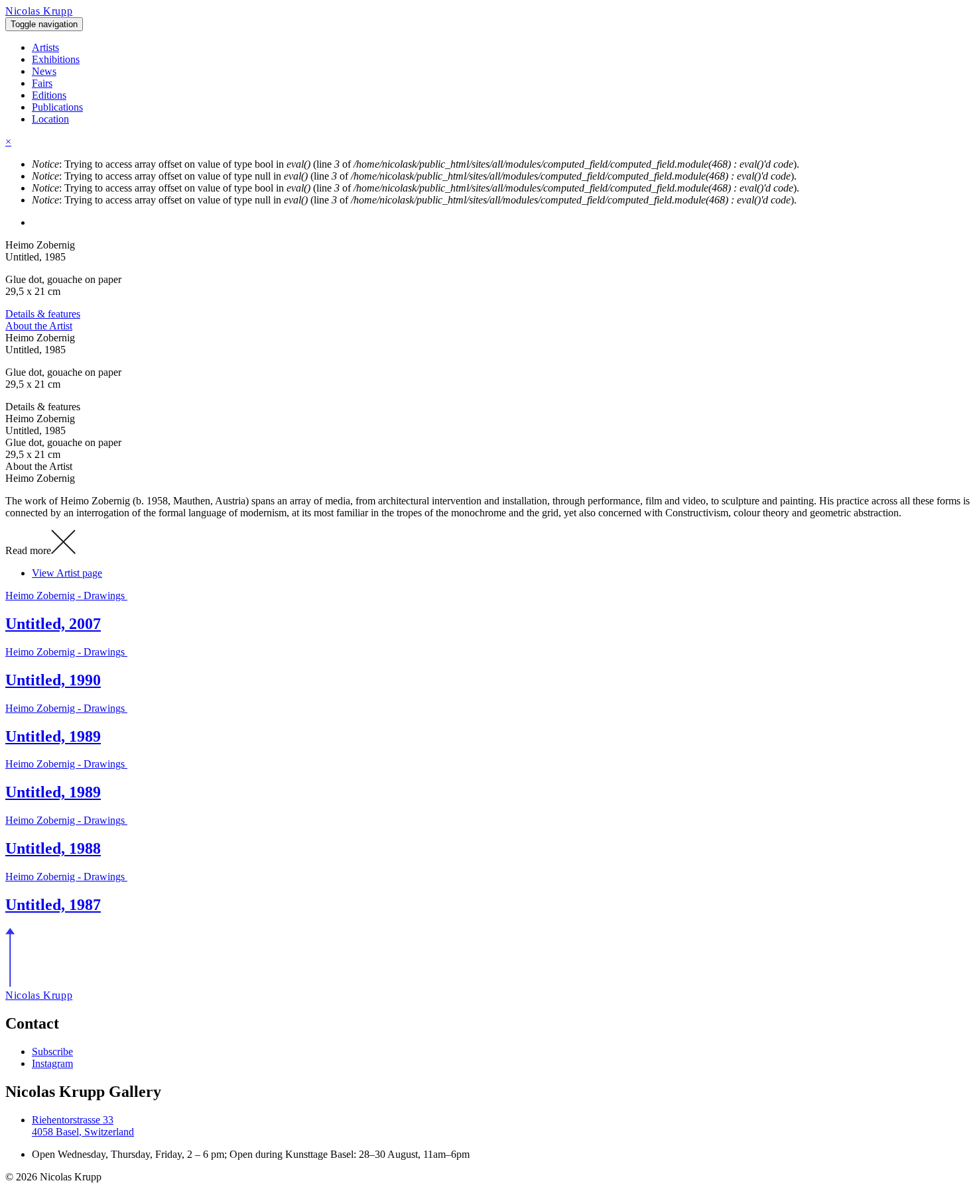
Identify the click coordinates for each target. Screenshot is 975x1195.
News (44, 71)
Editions (49, 95)
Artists (45, 47)
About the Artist (38, 325)
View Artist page (67, 573)
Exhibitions (56, 59)
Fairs (42, 83)
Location (50, 119)
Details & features (42, 313)
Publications (57, 107)
